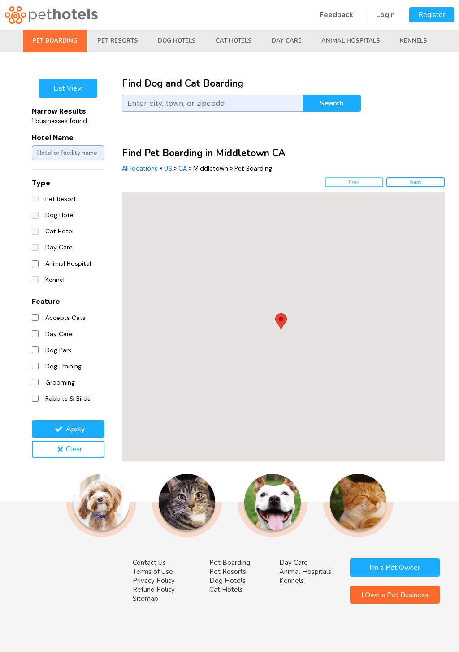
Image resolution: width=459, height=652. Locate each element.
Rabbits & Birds (68, 398)
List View (68, 88)
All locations (140, 168)
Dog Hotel (60, 215)
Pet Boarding (55, 41)
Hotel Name (53, 137)
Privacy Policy (154, 580)
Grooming (60, 382)
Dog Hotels (177, 41)
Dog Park (58, 350)
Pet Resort (60, 199)
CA (182, 168)
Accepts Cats (65, 318)
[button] (281, 321)
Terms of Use (153, 571)
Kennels (413, 41)
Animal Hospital (68, 263)
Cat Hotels (234, 41)
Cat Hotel (59, 231)
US (168, 168)
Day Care (287, 41)
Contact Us (149, 562)
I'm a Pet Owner (394, 568)
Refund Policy (154, 589)
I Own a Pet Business (395, 595)
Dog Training (63, 366)
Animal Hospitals (350, 41)
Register (431, 15)
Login (385, 15)
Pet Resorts (117, 41)
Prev (354, 182)
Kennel (55, 280)
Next (415, 182)
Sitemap (145, 598)
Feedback (336, 15)
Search (331, 103)
